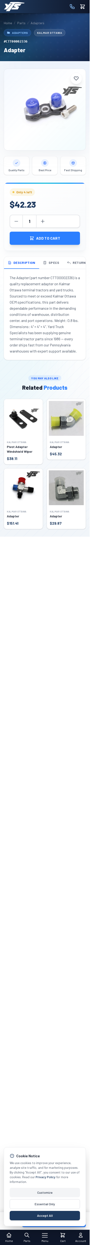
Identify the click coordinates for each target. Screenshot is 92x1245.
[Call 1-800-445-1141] (72, 6)
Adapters (37, 23)
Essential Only (45, 1204)
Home (8, 23)
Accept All (45, 1215)
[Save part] (76, 78)
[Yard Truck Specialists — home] (14, 6)
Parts (21, 23)
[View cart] (82, 6)
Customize (45, 1192)
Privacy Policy (45, 1177)
